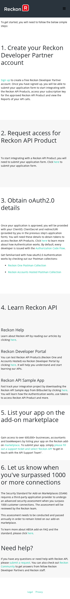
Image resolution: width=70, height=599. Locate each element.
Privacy (39, 591)
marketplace (12, 445)
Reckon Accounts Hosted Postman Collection (34, 272)
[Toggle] (64, 9)
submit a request (20, 562)
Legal (30, 591)
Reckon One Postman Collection (27, 265)
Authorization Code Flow (50, 248)
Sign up (5, 80)
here (56, 162)
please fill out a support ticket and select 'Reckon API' (34, 447)
